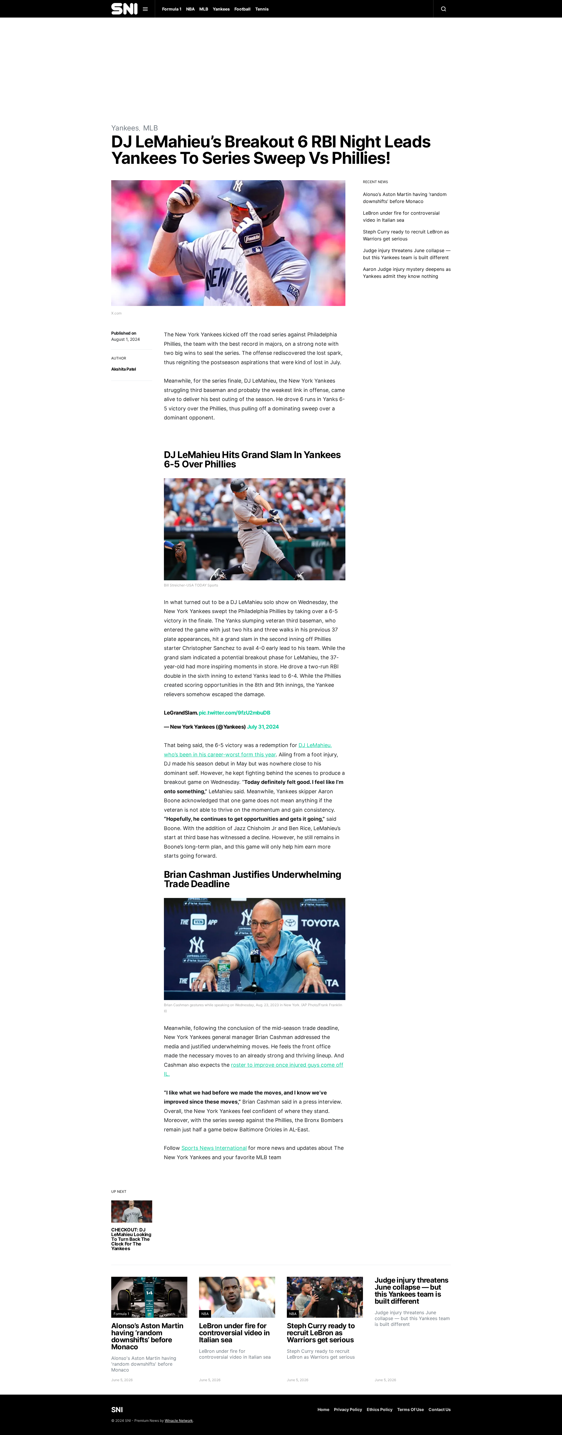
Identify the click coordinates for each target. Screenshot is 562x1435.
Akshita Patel (123, 369)
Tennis (262, 8)
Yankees (221, 8)
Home (323, 1409)
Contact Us (440, 1409)
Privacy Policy (348, 1409)
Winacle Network (179, 1420)
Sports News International (214, 1148)
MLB (203, 8)
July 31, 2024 (263, 727)
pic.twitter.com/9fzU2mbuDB (234, 713)
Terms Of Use (410, 1409)
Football (242, 8)
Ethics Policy (380, 1409)
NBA (190, 8)
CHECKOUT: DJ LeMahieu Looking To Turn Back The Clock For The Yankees (131, 1239)
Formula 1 (171, 8)
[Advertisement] (281, 70)
